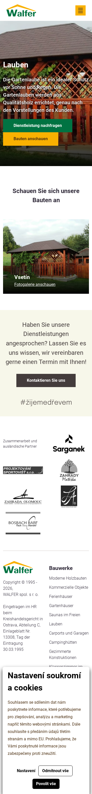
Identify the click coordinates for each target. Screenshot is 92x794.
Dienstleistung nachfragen (38, 125)
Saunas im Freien (64, 614)
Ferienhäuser (60, 596)
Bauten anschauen (31, 138)
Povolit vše (46, 783)
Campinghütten (63, 642)
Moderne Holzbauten (68, 578)
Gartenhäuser (61, 605)
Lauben (55, 624)
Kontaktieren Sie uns (46, 380)
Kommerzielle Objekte (68, 587)
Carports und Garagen (69, 633)
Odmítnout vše (55, 770)
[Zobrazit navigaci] (80, 10)
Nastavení (26, 770)
